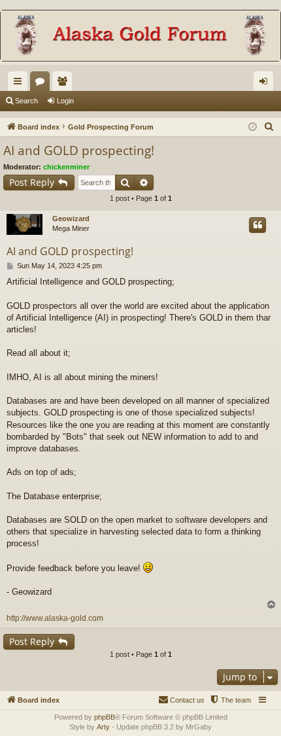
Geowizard (71, 218)
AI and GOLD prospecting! (78, 150)
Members (65, 84)
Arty (103, 727)
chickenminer (66, 167)
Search (26, 101)
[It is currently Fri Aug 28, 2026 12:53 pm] (252, 127)
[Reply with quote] (257, 225)
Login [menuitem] (266, 84)
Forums (42, 84)
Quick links (20, 84)
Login (65, 101)
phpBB (104, 717)
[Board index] (140, 37)
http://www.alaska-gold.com (55, 618)
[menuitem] (269, 127)
